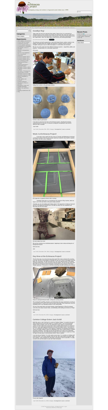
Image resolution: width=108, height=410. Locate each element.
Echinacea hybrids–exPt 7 (24, 58)
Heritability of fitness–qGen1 (24, 67)
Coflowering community (23, 43)
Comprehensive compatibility (24, 46)
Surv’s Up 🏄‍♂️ (81, 33)
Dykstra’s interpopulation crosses (23, 51)
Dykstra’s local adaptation (23, 52)
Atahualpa (59, 407)
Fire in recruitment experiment (22, 55)
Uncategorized (58, 129)
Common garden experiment (24, 45)
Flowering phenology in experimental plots (23, 65)
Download (52, 39)
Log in (65, 406)
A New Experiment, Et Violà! (84, 35)
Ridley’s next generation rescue (23, 88)
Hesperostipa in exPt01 (23, 72)
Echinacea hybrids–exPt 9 (24, 59)
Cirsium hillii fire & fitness (23, 42)
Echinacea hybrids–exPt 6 (24, 56)
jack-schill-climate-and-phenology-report (40, 39)
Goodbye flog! (38, 31)
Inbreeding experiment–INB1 (24, 73)
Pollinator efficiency (22, 81)
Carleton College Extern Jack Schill (47, 320)
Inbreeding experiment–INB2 (24, 75)
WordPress (54, 407)
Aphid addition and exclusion (24, 41)
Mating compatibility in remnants (23, 77)
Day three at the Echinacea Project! (47, 256)
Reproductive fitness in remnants (23, 83)
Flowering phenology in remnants (23, 62)
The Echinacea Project (49, 406)
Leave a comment (66, 129)
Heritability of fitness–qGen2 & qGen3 (24, 69)
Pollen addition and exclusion (22, 79)
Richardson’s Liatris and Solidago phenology (23, 86)
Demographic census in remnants (23, 48)
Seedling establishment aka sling (24, 91)
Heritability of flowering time (24, 71)
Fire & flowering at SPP (23, 60)
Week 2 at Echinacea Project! (45, 134)
